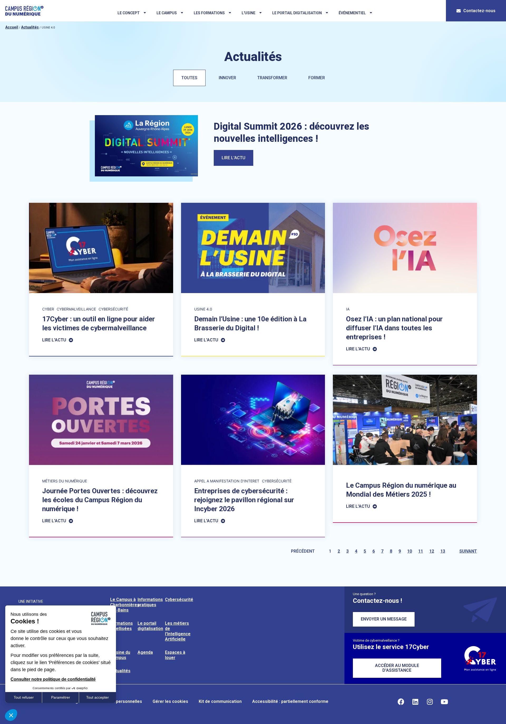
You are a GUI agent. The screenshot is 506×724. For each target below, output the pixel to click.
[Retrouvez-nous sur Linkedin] (415, 701)
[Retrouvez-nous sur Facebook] (400, 701)
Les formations (209, 13)
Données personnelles (119, 701)
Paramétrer (60, 697)
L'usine (248, 13)
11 (420, 551)
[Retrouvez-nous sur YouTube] (444, 701)
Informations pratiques (150, 602)
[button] (11, 715)
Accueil (11, 27)
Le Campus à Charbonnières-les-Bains (125, 605)
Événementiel (352, 13)
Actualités (30, 27)
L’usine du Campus (120, 655)
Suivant (468, 551)
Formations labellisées (121, 626)
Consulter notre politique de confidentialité (53, 679)
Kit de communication (220, 701)
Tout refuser (24, 697)
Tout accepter (97, 697)
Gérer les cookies (170, 701)
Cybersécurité (179, 599)
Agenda (145, 652)
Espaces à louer (175, 655)
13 (442, 551)
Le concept (129, 13)
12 (431, 551)
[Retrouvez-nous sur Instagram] (429, 701)
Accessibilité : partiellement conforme (290, 701)
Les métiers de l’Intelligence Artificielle (178, 631)
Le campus (167, 13)
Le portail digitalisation (297, 13)
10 (409, 551)
